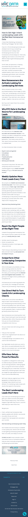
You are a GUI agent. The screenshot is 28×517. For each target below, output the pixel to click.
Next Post (14, 465)
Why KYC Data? (14, 493)
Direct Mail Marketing (9, 42)
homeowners (5, 54)
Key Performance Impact (16, 477)
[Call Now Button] (25, 514)
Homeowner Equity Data (14, 490)
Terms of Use (14, 505)
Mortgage (11, 44)
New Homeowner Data (14, 484)
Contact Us (14, 502)
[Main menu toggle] (25, 4)
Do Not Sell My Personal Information (14, 508)
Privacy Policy (14, 511)
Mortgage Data (14, 487)
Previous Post (14, 460)
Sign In (14, 499)
